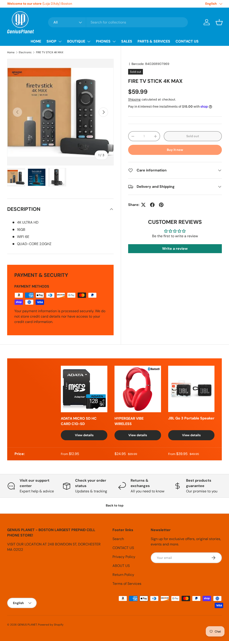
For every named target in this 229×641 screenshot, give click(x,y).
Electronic (25, 52)
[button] (219, 22)
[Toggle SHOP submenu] (60, 41)
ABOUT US (121, 565)
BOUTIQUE (76, 41)
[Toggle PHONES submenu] (114, 41)
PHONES (103, 41)
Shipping (134, 99)
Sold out (192, 136)
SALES (126, 41)
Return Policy (123, 574)
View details (84, 435)
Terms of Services (126, 583)
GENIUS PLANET (27, 624)
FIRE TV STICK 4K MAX (49, 52)
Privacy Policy (123, 556)
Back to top (114, 505)
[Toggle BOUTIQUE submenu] (88, 41)
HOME (36, 41)
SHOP (51, 41)
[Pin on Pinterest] (161, 204)
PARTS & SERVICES (154, 41)
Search (118, 538)
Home (11, 52)
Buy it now (175, 150)
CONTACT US (187, 41)
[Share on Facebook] (152, 204)
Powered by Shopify (51, 624)
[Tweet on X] (143, 204)
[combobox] (118, 22)
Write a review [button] (175, 248)
